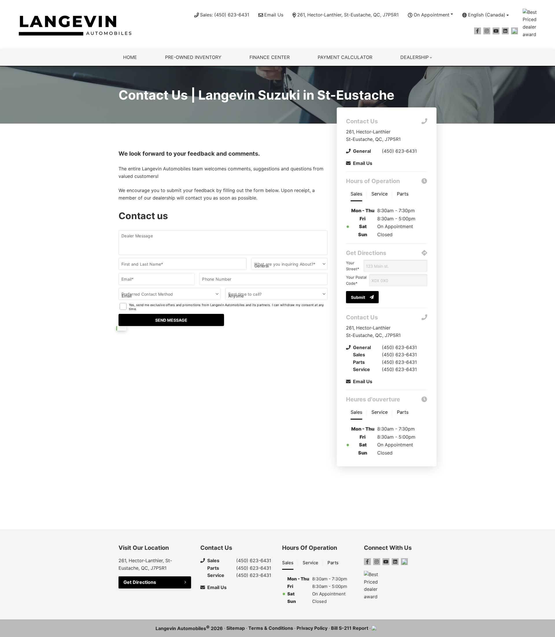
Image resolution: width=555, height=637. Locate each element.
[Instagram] (486, 30)
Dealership (414, 57)
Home (130, 57)
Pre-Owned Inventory (193, 57)
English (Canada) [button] (486, 15)
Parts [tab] (333, 562)
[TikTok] (514, 30)
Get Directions (139, 582)
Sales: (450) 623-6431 (224, 15)
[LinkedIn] (505, 30)
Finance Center (269, 57)
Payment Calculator (345, 57)
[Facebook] (477, 30)
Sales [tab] (287, 562)
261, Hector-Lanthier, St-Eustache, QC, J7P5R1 (348, 15)
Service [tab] (310, 562)
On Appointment (431, 15)
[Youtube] (496, 30)
